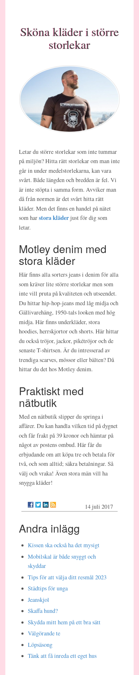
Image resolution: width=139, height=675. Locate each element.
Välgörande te (44, 633)
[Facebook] (31, 505)
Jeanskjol (38, 600)
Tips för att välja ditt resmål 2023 (67, 577)
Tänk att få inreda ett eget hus (62, 656)
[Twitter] (38, 505)
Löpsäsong (40, 645)
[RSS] (53, 505)
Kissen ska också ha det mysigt (63, 545)
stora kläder (54, 217)
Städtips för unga (48, 588)
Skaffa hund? (43, 611)
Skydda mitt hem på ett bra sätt (64, 622)
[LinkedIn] (45, 505)
